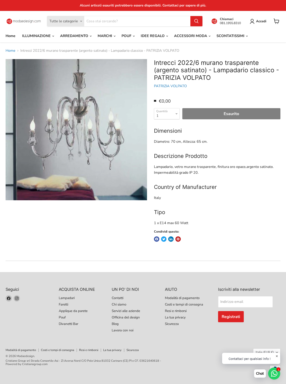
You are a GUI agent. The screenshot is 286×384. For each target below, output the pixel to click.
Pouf (62, 317)
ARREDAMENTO (74, 35)
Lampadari (67, 298)
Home (10, 35)
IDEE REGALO (153, 35)
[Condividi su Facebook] (156, 239)
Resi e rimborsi (176, 311)
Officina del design (126, 317)
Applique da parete (73, 311)
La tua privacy (175, 317)
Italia (265, 352)
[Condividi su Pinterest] (178, 239)
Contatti (117, 298)
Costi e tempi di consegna (184, 304)
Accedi (261, 21)
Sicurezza (172, 324)
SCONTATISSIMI (231, 35)
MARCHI (105, 35)
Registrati (231, 316)
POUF (127, 35)
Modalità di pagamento (182, 298)
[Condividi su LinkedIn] (171, 239)
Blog (115, 324)
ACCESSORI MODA (191, 35)
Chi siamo (119, 304)
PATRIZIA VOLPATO (170, 86)
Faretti (63, 304)
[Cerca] (196, 21)
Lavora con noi (122, 330)
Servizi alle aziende (126, 311)
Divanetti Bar (68, 324)
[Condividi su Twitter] (163, 239)
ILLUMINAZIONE (37, 35)
